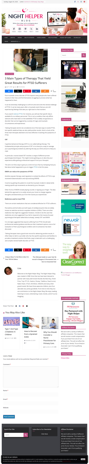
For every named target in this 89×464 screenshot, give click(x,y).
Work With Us (14, 41)
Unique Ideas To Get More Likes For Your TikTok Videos (17, 258)
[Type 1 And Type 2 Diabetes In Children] (11, 318)
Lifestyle (12, 37)
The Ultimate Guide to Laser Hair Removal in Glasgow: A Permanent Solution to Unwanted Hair (44, 259)
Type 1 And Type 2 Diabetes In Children (11, 332)
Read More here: (67, 461)
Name (5, 390)
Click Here (44, 434)
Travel (6, 41)
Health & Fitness (52, 37)
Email (5, 399)
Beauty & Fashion (29, 37)
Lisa (15, 87)
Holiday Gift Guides (65, 37)
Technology (77, 37)
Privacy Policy (65, 358)
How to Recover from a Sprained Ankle (30, 334)
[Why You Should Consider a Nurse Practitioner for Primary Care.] (50, 318)
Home (6, 37)
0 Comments (21, 87)
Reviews (20, 37)
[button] (19, 41)
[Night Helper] (44, 9)
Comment (7, 364)
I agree (83, 459)
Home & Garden (41, 37)
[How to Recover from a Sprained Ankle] (30, 318)
